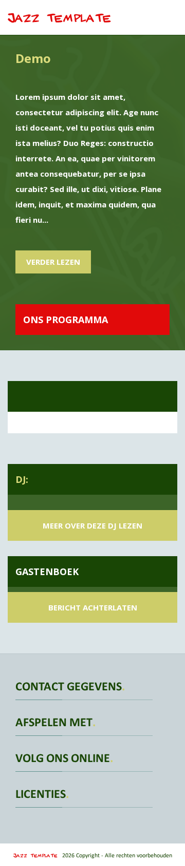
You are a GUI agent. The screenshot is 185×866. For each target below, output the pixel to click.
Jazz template (60, 13)
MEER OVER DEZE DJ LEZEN (92, 525)
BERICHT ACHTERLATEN (92, 607)
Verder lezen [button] (53, 262)
